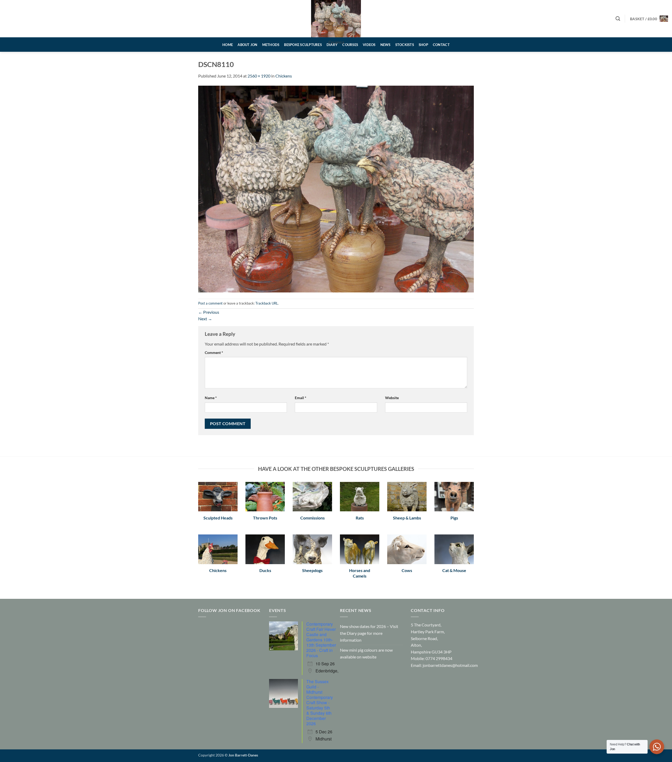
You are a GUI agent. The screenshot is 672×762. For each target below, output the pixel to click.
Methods (271, 45)
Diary (332, 45)
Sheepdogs (312, 570)
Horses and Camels (359, 573)
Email (300, 397)
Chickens (283, 75)
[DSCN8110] (336, 188)
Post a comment (210, 303)
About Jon (247, 45)
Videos (369, 45)
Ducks (265, 570)
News (385, 45)
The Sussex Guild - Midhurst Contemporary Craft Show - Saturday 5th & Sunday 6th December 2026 (319, 702)
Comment (214, 352)
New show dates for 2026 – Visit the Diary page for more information (369, 633)
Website (392, 397)
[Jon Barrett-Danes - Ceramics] (336, 18)
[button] (649, 18)
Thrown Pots (265, 517)
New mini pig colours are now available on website (366, 653)
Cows (407, 570)
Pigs (454, 517)
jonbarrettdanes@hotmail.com (450, 665)
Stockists (404, 45)
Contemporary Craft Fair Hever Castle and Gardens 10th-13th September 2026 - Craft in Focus (321, 639)
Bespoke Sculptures (303, 45)
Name (211, 397)
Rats (360, 517)
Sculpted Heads (218, 517)
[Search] (618, 18)
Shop (423, 45)
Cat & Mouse (454, 570)
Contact (441, 45)
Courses (350, 45)
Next (205, 318)
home (227, 45)
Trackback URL (266, 303)
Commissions (312, 517)
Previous (208, 312)
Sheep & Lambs (407, 517)
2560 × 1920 (259, 75)
